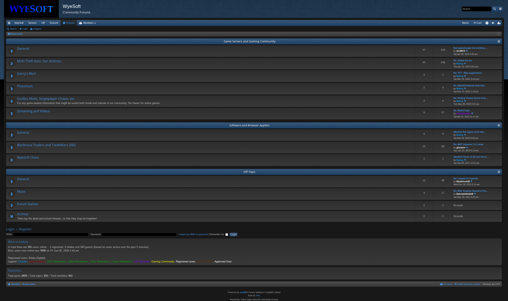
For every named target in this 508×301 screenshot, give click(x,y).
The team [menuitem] (447, 284)
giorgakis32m (463, 113)
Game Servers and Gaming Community (249, 41)
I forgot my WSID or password (193, 234)
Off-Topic (249, 172)
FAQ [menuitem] (488, 24)
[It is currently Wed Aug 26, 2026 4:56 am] (498, 34)
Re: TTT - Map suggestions (467, 73)
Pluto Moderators (100, 261)
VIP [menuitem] (43, 23)
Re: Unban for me (462, 60)
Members (88, 23)
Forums (70, 23)
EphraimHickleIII (464, 194)
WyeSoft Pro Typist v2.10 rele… (469, 132)
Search (494, 9)
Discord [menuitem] (54, 23)
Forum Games (27, 204)
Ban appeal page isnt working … (470, 48)
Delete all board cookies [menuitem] (468, 284)
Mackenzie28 (463, 181)
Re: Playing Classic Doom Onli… (470, 98)
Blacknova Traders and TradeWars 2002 (46, 145)
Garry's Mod (26, 74)
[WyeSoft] (33, 9)
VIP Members (142, 261)
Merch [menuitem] (465, 23)
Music (21, 192)
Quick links (10, 24)
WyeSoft (18, 23)
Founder (22, 261)
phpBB (243, 292)
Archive (22, 214)
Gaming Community (162, 261)
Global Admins (37, 261)
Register (37, 29)
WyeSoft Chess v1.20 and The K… (471, 157)
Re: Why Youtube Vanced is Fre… (470, 191)
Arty (258, 295)
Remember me (217, 234)
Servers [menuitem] (32, 23)
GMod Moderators (78, 261)
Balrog (459, 63)
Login (25, 29)
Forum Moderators (121, 261)
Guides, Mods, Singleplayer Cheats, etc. (46, 99)
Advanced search (500, 9)
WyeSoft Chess (28, 158)
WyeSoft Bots (205, 261)
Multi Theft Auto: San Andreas (39, 61)
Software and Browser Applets (249, 125)
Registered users (185, 261)
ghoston (460, 147)
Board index (29, 284)
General (23, 49)
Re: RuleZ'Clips (461, 110)
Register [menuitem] (499, 24)
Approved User (223, 261)
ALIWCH (460, 51)
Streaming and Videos (33, 111)
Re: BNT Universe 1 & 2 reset (468, 144)
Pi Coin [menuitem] (478, 23)
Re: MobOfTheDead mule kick (469, 85)
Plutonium (25, 86)
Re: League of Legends (465, 178)
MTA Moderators (56, 261)
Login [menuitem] (494, 24)
